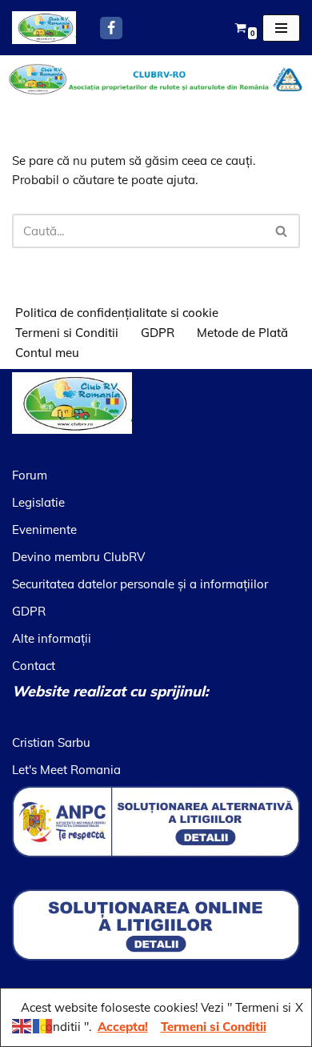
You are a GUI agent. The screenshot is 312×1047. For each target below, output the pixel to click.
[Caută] (282, 231)
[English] (22, 1025)
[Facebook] (111, 28)
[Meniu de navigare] (281, 28)
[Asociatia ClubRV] (44, 27)
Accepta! (123, 1026)
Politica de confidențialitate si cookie (116, 312)
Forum (29, 475)
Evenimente (44, 529)
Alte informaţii (51, 638)
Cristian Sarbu (51, 742)
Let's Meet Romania (66, 769)
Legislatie (38, 502)
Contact (33, 665)
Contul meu (47, 352)
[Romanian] (43, 1025)
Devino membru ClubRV (78, 556)
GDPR (157, 332)
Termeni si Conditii (66, 332)
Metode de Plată (242, 332)
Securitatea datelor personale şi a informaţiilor (140, 584)
